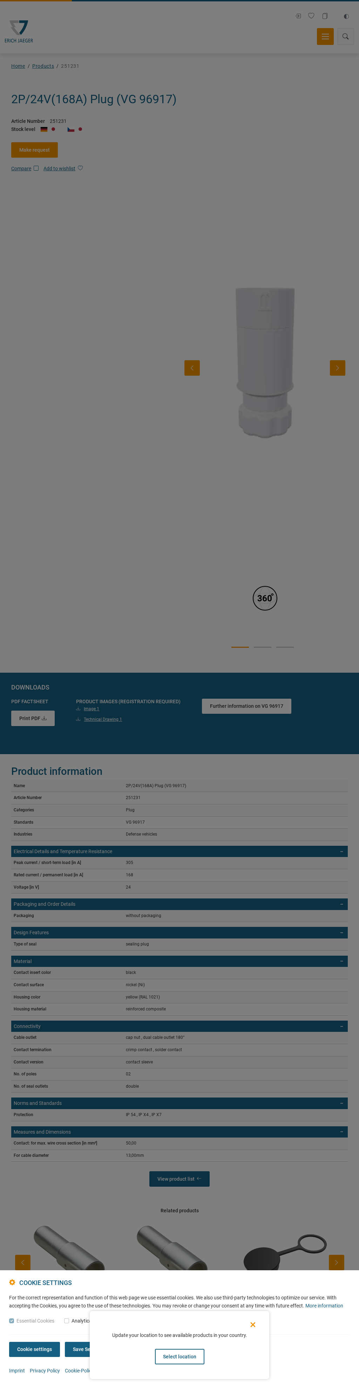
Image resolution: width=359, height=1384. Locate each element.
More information (324, 1306)
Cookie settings (34, 1349)
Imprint (17, 1370)
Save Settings (88, 1349)
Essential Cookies (35, 1321)
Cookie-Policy (79, 1370)
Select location (179, 1356)
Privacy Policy (45, 1370)
